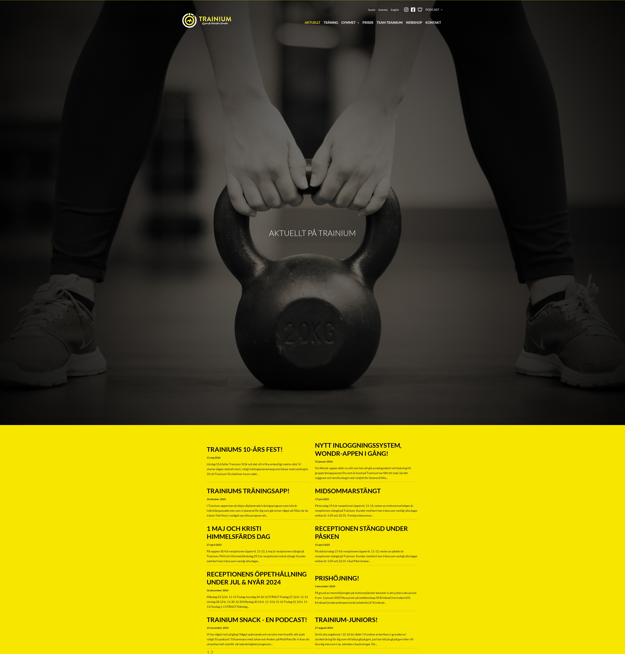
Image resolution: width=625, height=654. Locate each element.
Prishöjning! (337, 578)
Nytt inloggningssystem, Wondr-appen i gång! (358, 449)
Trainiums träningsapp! (248, 491)
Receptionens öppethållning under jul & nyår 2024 (257, 578)
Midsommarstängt (348, 491)
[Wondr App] (419, 9)
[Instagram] (406, 9)
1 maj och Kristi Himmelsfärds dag (238, 532)
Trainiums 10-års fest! (245, 449)
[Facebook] (413, 9)
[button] (441, 9)
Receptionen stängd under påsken (361, 532)
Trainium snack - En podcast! (257, 619)
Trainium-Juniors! (346, 619)
